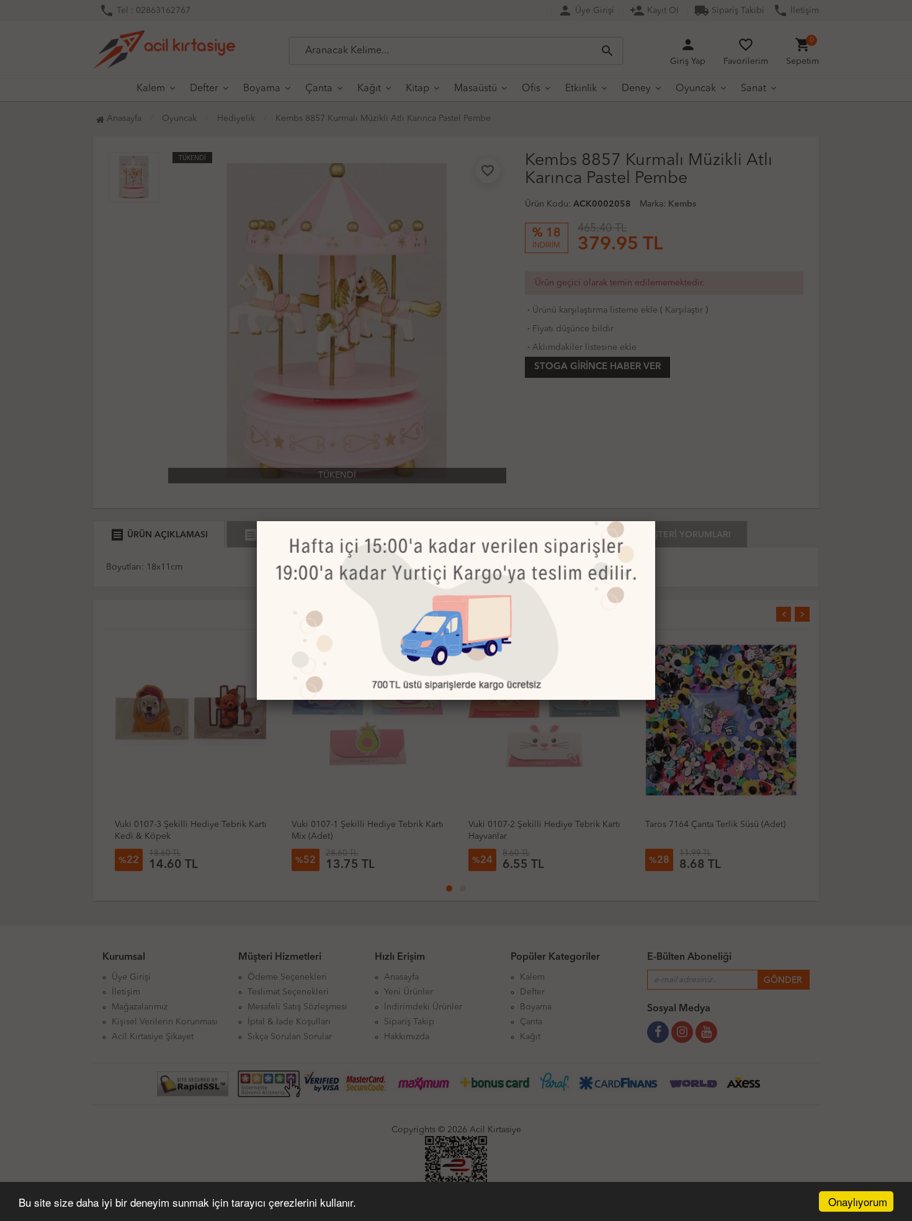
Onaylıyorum (857, 1201)
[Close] (655, 521)
